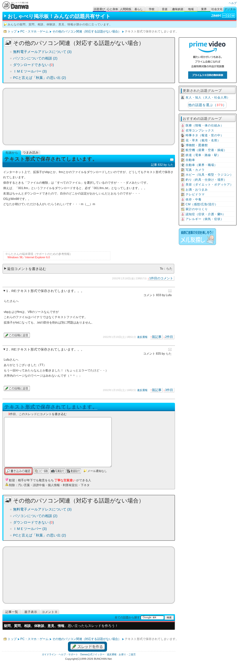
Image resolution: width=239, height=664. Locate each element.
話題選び (99, 9)
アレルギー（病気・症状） (205, 219)
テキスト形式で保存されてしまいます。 (50, 406)
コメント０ (50, 611)
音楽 (164, 9)
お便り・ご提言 (127, 654)
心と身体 (112, 9)
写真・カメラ (195, 169)
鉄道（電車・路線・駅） (203, 155)
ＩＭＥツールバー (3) (30, 71)
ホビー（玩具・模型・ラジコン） (209, 174)
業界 (204, 9)
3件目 (169, 390)
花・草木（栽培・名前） (203, 140)
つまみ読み (31, 152)
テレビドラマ (195, 194)
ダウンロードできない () (33, 65)
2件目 (169, 337)
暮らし (138, 9)
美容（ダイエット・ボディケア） (209, 184)
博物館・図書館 (197, 145)
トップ (12, 31)
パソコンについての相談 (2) (35, 58)
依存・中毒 (193, 199)
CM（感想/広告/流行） (202, 204)
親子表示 (30, 611)
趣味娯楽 (177, 9)
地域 (191, 9)
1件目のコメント (161, 278)
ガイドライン (49, 654)
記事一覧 (11, 611)
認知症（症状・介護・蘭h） (206, 214)
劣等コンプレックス (200, 130)
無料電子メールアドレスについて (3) (42, 52)
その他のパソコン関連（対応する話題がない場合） (86, 31)
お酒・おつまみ (197, 189)
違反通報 (142, 336)
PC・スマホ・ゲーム (34, 31)
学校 (151, 9)
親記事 (157, 337)
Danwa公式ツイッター (92, 654)
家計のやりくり (197, 209)
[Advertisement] (88, 116)
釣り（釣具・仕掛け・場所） (206, 179)
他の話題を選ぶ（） (207, 105)
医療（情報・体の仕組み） (205, 125)
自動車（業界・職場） (201, 165)
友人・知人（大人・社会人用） (208, 97)
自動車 (190, 159)
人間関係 (125, 9)
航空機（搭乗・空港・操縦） (206, 150)
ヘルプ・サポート (68, 654)
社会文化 (217, 9)
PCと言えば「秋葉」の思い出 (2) (39, 78)
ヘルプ (233, 2)
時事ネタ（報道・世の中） (205, 135)
